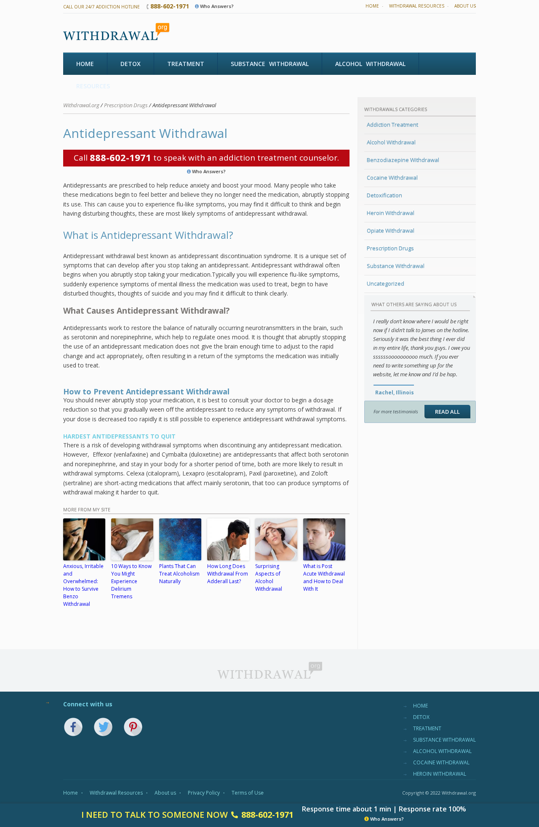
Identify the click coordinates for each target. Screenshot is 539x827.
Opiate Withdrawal (390, 230)
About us (465, 6)
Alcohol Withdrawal (370, 64)
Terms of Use (248, 792)
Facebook (73, 727)
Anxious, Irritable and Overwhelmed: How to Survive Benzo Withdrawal (83, 585)
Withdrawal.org (81, 105)
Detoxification (384, 195)
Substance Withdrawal (270, 64)
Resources (93, 86)
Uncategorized (385, 283)
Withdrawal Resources (416, 6)
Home (372, 6)
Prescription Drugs (390, 248)
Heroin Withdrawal (390, 213)
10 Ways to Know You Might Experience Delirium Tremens (131, 581)
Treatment (185, 64)
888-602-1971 (169, 6)
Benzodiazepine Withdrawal (403, 160)
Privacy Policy (204, 792)
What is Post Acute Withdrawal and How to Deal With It (324, 577)
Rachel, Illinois (394, 392)
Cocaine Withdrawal (392, 177)
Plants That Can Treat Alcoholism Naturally (179, 574)
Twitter (103, 727)
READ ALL (447, 411)
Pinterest (133, 727)
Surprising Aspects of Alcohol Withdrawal (268, 577)
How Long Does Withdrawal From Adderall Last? (227, 574)
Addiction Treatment (392, 124)
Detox (130, 64)
